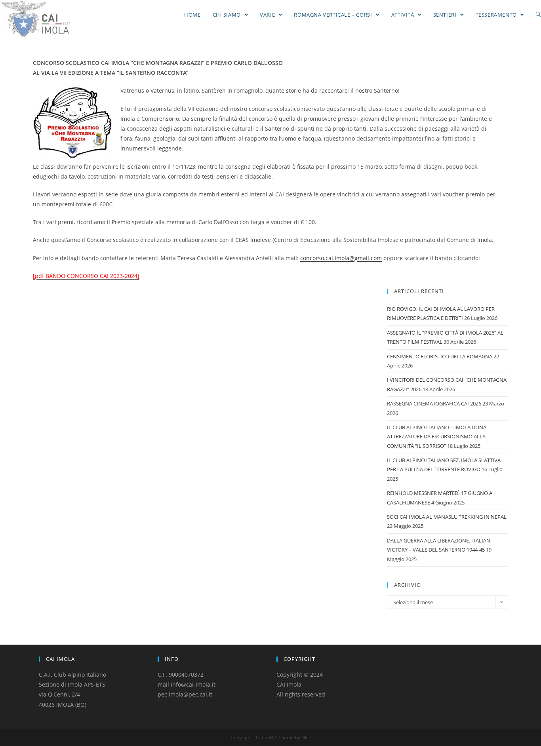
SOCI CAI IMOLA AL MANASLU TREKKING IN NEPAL (447, 516)
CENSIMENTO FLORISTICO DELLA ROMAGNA (439, 356)
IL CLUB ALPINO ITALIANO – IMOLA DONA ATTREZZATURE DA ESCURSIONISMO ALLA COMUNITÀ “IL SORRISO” (436, 436)
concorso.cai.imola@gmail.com (341, 258)
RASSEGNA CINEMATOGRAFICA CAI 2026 (434, 403)
